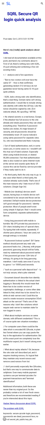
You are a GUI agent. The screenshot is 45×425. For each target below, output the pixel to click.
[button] (3, 3)
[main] (22, 16)
